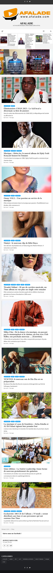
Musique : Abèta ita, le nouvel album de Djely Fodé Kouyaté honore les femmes (26, 154)
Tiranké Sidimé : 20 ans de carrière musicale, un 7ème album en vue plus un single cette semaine (25, 288)
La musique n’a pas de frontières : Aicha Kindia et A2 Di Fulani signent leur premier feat (26, 425)
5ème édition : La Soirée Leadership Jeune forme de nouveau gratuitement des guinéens (25, 470)
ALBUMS (13, 150)
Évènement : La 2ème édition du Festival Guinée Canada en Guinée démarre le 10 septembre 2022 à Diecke (47, 38)
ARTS (18, 284)
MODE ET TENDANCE (39, 559)
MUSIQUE (19, 150)
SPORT (18, 61)
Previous (3, 529)
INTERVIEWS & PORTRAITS (28, 559)
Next (13, 529)
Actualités (12, 61)
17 (11, 529)
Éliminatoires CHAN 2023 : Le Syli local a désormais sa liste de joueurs (22, 109)
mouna (13, 72)
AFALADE (26, 23)
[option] (8, 39)
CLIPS (13, 195)
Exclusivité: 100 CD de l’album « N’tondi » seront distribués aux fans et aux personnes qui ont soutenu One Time (26, 516)
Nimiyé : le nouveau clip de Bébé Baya (21, 243)
